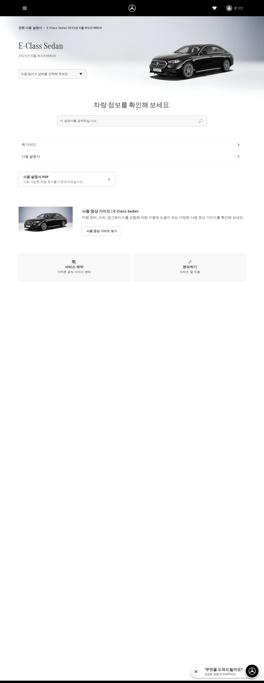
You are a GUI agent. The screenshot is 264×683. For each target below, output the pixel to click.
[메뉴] (25, 8)
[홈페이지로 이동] (132, 8)
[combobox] (52, 74)
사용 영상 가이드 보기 (102, 231)
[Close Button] (229, 671)
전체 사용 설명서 (30, 28)
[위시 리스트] (214, 8)
